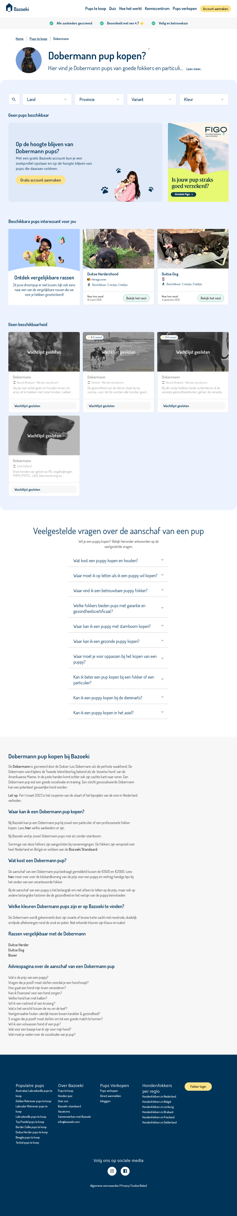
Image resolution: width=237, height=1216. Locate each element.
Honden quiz (65, 1096)
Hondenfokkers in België (156, 1101)
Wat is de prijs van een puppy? (28, 977)
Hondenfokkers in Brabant (157, 1112)
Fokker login (198, 1086)
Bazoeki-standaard (69, 1106)
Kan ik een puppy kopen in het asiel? (103, 712)
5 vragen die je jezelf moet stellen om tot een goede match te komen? (55, 1018)
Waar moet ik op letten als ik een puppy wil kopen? (115, 575)
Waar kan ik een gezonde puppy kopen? (106, 641)
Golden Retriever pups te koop (33, 1101)
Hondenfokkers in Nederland (159, 1096)
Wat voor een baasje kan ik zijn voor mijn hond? (39, 1029)
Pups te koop (95, 8)
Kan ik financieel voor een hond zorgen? (35, 992)
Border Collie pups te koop (31, 1127)
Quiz (112, 8)
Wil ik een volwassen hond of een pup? (34, 1024)
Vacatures (64, 1111)
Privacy (125, 1186)
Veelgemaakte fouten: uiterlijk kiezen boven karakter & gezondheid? (54, 1013)
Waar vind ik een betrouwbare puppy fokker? (110, 590)
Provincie (87, 99)
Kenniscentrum (157, 8)
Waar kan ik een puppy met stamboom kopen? (112, 626)
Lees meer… (194, 69)
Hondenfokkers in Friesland (158, 1117)
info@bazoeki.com (69, 1122)
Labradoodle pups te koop (31, 1116)
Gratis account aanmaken (40, 179)
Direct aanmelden (110, 1096)
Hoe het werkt (130, 8)
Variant (137, 99)
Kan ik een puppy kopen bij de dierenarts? (107, 697)
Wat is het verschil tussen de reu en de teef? (37, 1008)
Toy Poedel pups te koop (30, 1122)
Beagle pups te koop (28, 1137)
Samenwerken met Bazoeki (74, 1116)
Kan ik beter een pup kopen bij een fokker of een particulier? (113, 679)
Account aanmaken (215, 9)
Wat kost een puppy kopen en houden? (105, 560)
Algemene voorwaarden (104, 1186)
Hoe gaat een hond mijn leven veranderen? (37, 987)
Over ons (63, 1101)
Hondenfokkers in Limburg (158, 1107)
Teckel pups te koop (27, 1142)
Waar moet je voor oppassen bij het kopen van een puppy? (115, 659)
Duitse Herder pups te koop (32, 1132)
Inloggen (105, 1101)
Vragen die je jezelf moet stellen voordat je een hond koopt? (48, 982)
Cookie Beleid (139, 1186)
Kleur (188, 99)
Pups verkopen (185, 8)
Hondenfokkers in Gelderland (159, 1122)
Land (31, 99)
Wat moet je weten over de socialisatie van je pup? (42, 1034)
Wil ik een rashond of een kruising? (31, 1003)
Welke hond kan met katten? (27, 998)
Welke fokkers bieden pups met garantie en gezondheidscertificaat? (109, 608)
